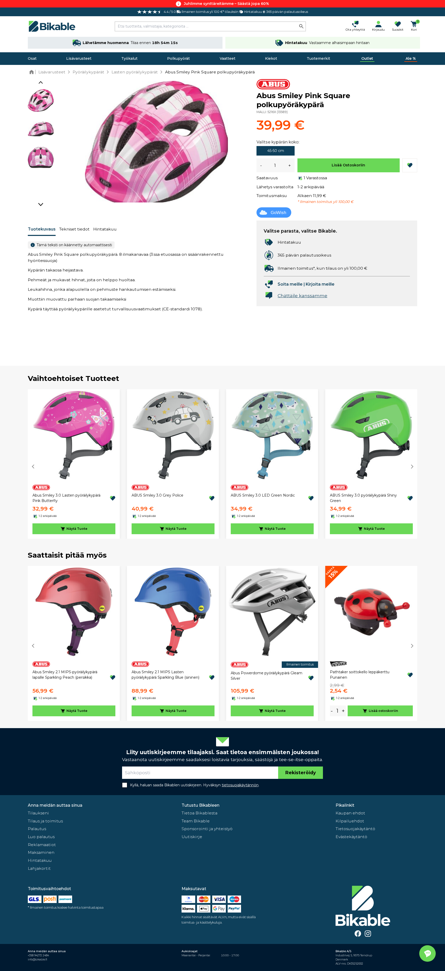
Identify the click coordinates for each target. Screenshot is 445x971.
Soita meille (290, 284)
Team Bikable (196, 821)
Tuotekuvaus (42, 229)
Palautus (37, 828)
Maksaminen (41, 852)
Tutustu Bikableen (200, 805)
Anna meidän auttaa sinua (55, 805)
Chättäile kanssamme (302, 295)
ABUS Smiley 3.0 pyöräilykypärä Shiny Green (363, 498)
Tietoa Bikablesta (199, 813)
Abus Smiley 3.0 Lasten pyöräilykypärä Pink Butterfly (66, 498)
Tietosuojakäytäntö (355, 828)
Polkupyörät (178, 58)
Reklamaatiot (42, 844)
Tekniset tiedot (74, 229)
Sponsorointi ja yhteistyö (207, 828)
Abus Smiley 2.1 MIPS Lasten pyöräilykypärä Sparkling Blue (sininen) (165, 675)
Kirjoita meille (320, 284)
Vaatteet (227, 58)
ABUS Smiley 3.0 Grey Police (157, 495)
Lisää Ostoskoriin (348, 165)
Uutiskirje (192, 836)
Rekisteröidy (300, 772)
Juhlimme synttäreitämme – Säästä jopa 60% (226, 3)
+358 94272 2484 (38, 955)
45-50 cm (275, 150)
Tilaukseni (38, 813)
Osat (32, 58)
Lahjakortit (39, 868)
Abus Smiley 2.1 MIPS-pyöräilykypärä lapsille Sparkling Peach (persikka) (64, 675)
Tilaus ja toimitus (45, 821)
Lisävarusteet (78, 58)
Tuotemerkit (318, 58)
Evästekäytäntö (351, 836)
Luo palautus (41, 836)
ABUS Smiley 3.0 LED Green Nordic (263, 495)
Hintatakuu (105, 229)
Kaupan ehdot (350, 813)
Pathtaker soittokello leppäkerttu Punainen (359, 675)
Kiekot (271, 58)
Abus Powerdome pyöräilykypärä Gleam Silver (266, 676)
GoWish (278, 212)
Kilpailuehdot (350, 821)
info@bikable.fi (37, 959)
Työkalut (129, 58)
